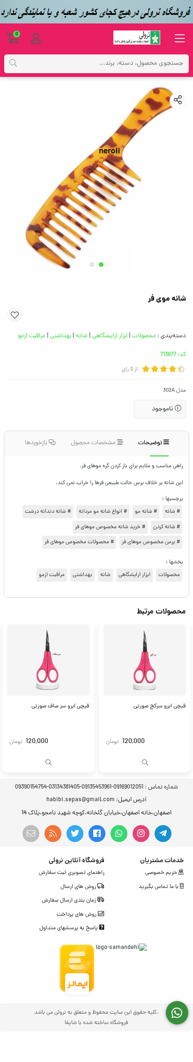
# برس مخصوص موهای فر (151, 542)
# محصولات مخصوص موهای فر (79, 542)
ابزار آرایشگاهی (109, 336)
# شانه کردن (166, 527)
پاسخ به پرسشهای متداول (69, 928)
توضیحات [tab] (150, 443)
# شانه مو (146, 512)
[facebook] (97, 833)
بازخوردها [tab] (37, 443)
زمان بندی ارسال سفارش (69, 900)
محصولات (144, 336)
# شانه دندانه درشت (48, 512)
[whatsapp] (119, 833)
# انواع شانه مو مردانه (103, 512)
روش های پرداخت (77, 914)
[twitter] (75, 833)
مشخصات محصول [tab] (94, 443)
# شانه (172, 512)
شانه (82, 336)
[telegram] (163, 833)
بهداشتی (60, 336)
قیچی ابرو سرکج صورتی (160, 706)
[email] (30, 833)
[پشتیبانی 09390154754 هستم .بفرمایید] (177, 1013)
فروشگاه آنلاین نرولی (76, 861)
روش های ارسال (78, 887)
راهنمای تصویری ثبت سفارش (71, 873)
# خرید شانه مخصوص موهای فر (110, 527)
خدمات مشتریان (162, 861)
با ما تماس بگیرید (159, 887)
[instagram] (141, 833)
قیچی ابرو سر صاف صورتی (60, 706)
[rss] (53, 833)
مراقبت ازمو (31, 336)
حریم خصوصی (161, 873)
